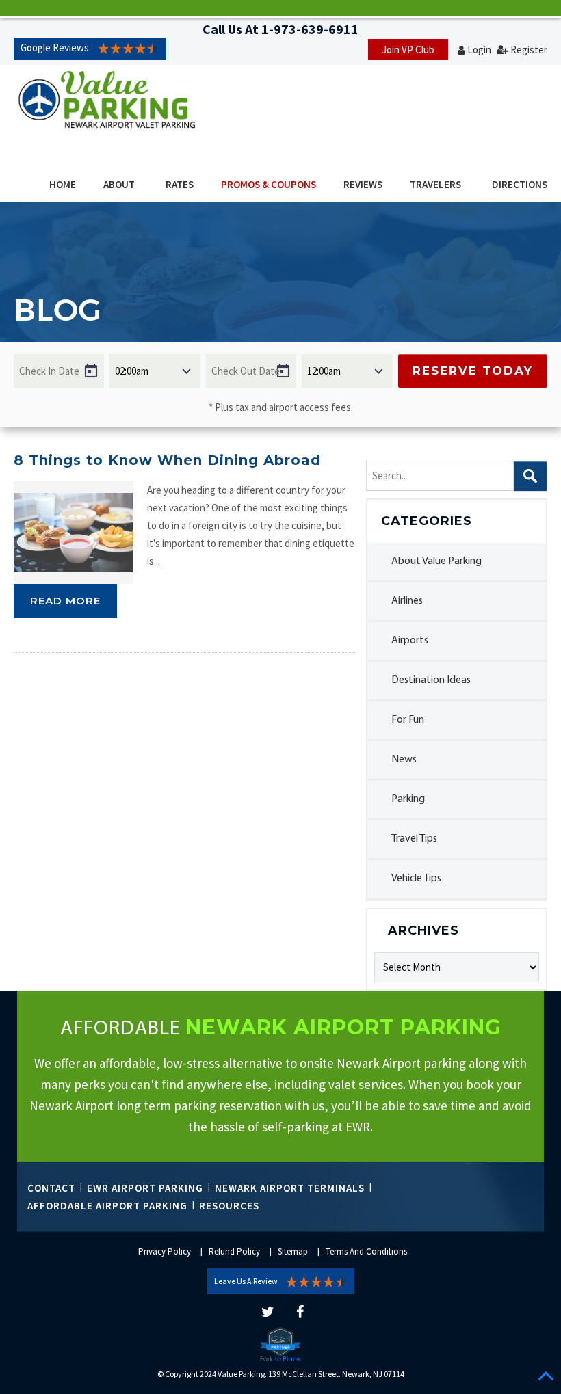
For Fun (407, 719)
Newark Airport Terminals (290, 1187)
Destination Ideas (431, 680)
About (119, 184)
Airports (409, 640)
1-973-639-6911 (309, 29)
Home (62, 184)
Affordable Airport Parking (107, 1205)
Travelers (435, 184)
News (404, 759)
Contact (51, 1187)
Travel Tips (414, 838)
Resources (229, 1205)
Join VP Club (408, 49)
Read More (65, 600)
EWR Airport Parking (145, 1187)
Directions (519, 184)
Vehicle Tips (416, 878)
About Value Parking (436, 561)
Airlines (407, 600)
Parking (408, 799)
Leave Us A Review (246, 1281)
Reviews (362, 184)
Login (479, 49)
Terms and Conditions (366, 1251)
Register (528, 49)
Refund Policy (234, 1251)
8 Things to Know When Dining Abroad (167, 460)
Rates (180, 184)
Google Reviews (55, 47)
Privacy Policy (164, 1251)
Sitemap (293, 1251)
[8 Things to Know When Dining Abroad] (73, 532)
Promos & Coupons (268, 184)
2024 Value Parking (232, 1374)
